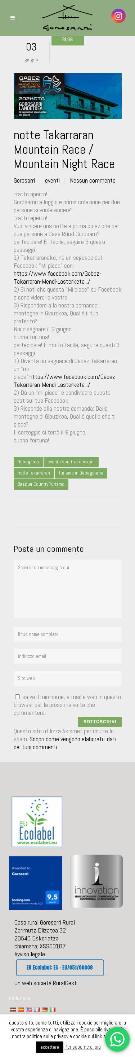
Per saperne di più (82, 1046)
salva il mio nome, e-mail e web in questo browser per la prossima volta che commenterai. (67, 705)
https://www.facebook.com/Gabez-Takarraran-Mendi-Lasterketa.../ (57, 277)
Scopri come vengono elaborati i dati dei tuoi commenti (65, 743)
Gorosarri (24, 180)
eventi (52, 180)
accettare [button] (49, 1047)
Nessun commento (93, 180)
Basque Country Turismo (41, 484)
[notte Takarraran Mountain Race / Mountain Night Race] (68, 96)
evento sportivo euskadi (71, 462)
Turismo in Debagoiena (81, 473)
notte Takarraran (34, 473)
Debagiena (28, 462)
